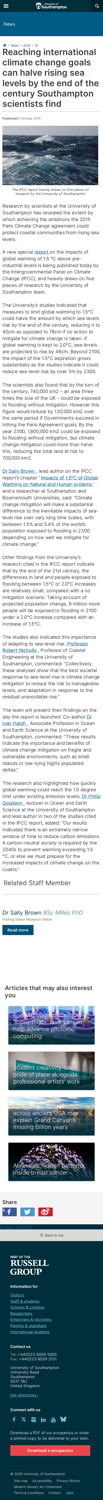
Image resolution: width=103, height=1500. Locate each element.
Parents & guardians (28, 1325)
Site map (21, 1481)
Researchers (21, 1313)
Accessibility (42, 1481)
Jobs (69, 1493)
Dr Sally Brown (19, 471)
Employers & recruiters (31, 1319)
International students (30, 1331)
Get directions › (24, 1395)
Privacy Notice (68, 1481)
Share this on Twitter (27, 1212)
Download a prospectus (50, 1450)
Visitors (17, 1295)
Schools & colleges (27, 1307)
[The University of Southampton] (51, 6)
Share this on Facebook (3, 1210)
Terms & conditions (29, 1493)
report (42, 252)
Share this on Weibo (45, 1212)
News (9, 24)
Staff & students (25, 1301)
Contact (54, 1493)
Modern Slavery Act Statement (38, 1487)
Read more (18, 930)
